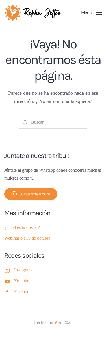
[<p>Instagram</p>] (7, 270)
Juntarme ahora (35, 193)
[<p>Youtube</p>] (7, 281)
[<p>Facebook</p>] (7, 291)
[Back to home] (34, 12)
